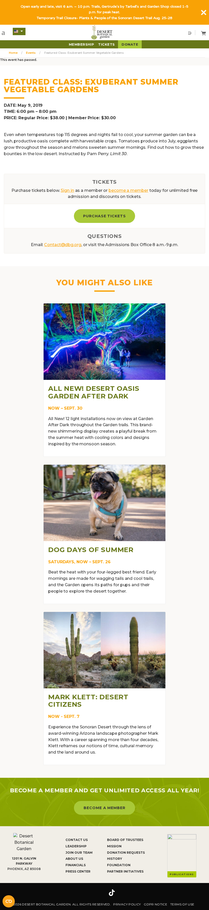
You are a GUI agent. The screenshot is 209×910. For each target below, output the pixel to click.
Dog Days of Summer (91, 550)
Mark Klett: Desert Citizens (88, 701)
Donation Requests (126, 852)
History (114, 859)
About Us (74, 859)
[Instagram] (96, 893)
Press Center (78, 871)
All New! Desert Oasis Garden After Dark (93, 392)
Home (13, 53)
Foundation (118, 865)
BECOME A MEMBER (105, 808)
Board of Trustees (125, 840)
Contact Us (77, 840)
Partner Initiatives (125, 871)
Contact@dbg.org (62, 244)
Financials (76, 865)
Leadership (76, 846)
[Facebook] (82, 893)
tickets (106, 44)
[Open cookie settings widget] (9, 901)
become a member (128, 190)
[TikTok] (112, 893)
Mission (114, 846)
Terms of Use (182, 904)
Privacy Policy (127, 904)
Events (30, 53)
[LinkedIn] (127, 893)
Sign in (67, 190)
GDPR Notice (155, 904)
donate (130, 44)
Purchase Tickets (104, 216)
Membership (81, 44)
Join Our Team (79, 852)
